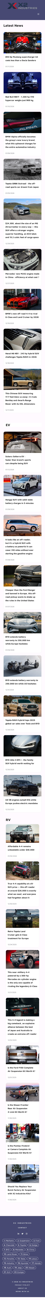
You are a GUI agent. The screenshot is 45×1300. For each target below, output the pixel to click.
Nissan (32, 1267)
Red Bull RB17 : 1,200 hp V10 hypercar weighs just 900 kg (19, 98)
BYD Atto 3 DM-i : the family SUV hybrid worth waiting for (19, 762)
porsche (10, 1258)
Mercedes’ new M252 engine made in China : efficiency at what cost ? (22, 275)
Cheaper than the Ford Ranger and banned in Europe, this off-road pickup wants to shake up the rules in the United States (20, 595)
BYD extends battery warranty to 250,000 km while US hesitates (21, 682)
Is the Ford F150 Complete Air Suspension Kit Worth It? (21, 1069)
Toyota (23, 1245)
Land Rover (12, 1254)
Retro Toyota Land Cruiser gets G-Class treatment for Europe (18, 935)
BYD (7, 1249)
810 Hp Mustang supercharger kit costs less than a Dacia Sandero (21, 59)
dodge (34, 1245)
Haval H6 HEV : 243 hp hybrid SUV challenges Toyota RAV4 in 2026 (22, 355)
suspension (25, 1240)
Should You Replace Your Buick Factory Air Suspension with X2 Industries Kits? (22, 1190)
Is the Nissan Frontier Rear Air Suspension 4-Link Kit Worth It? (18, 1108)
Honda (37, 1263)
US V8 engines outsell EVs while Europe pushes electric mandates (21, 801)
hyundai (24, 1263)
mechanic (10, 1240)
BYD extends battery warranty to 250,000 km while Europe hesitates (17, 640)
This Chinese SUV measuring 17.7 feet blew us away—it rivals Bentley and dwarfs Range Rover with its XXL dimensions (21, 398)
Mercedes (19, 1249)
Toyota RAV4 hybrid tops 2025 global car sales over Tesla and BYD (22, 722)
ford (37, 1240)
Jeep (20, 1267)
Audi (9, 1267)
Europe (20, 1272)
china (31, 1249)
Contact (22, 1228)
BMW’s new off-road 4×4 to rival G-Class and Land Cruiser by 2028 (22, 315)
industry (10, 1263)
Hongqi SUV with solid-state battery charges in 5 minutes (19, 501)
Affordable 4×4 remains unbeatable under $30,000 (21, 848)
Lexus (34, 1258)
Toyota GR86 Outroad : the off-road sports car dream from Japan (22, 185)
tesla (23, 1258)
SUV (8, 1272)
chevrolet (10, 1245)
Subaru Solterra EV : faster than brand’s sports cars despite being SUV (18, 460)
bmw (25, 1254)
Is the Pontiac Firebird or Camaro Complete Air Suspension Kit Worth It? (20, 1149)
